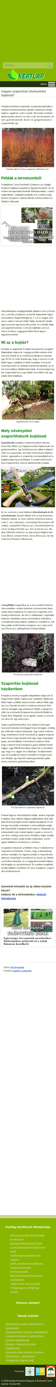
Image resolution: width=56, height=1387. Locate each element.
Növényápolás (17, 967)
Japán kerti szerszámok (25, 1283)
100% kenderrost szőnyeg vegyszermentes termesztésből (26, 1267)
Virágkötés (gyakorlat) (20, 1360)
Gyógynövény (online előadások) (27, 1332)
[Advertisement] (28, 29)
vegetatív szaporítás (22, 970)
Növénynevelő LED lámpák (27, 1235)
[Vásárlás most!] (28, 225)
